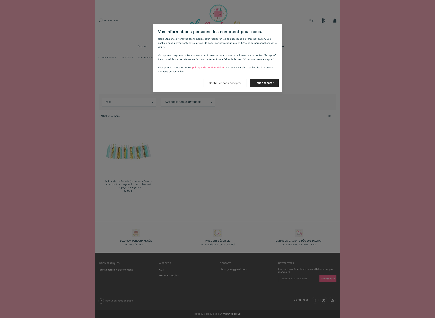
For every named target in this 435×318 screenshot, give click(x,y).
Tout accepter (264, 82)
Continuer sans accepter (225, 83)
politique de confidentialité (208, 67)
